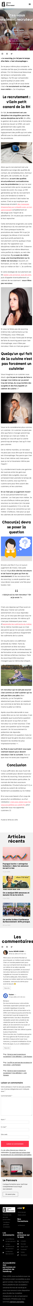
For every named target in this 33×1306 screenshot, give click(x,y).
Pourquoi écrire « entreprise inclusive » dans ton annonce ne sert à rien (15, 866)
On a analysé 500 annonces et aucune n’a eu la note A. (16, 894)
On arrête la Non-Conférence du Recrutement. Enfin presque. (16, 921)
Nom (3, 1119)
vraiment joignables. (17, 1302)
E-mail (4, 1127)
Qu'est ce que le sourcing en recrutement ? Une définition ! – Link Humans (15, 1073)
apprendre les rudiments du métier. (17, 624)
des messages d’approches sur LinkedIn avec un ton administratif (16, 207)
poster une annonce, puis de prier (17, 275)
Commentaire (6, 1096)
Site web (4, 1134)
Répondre (7, 988)
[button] (29, 4)
